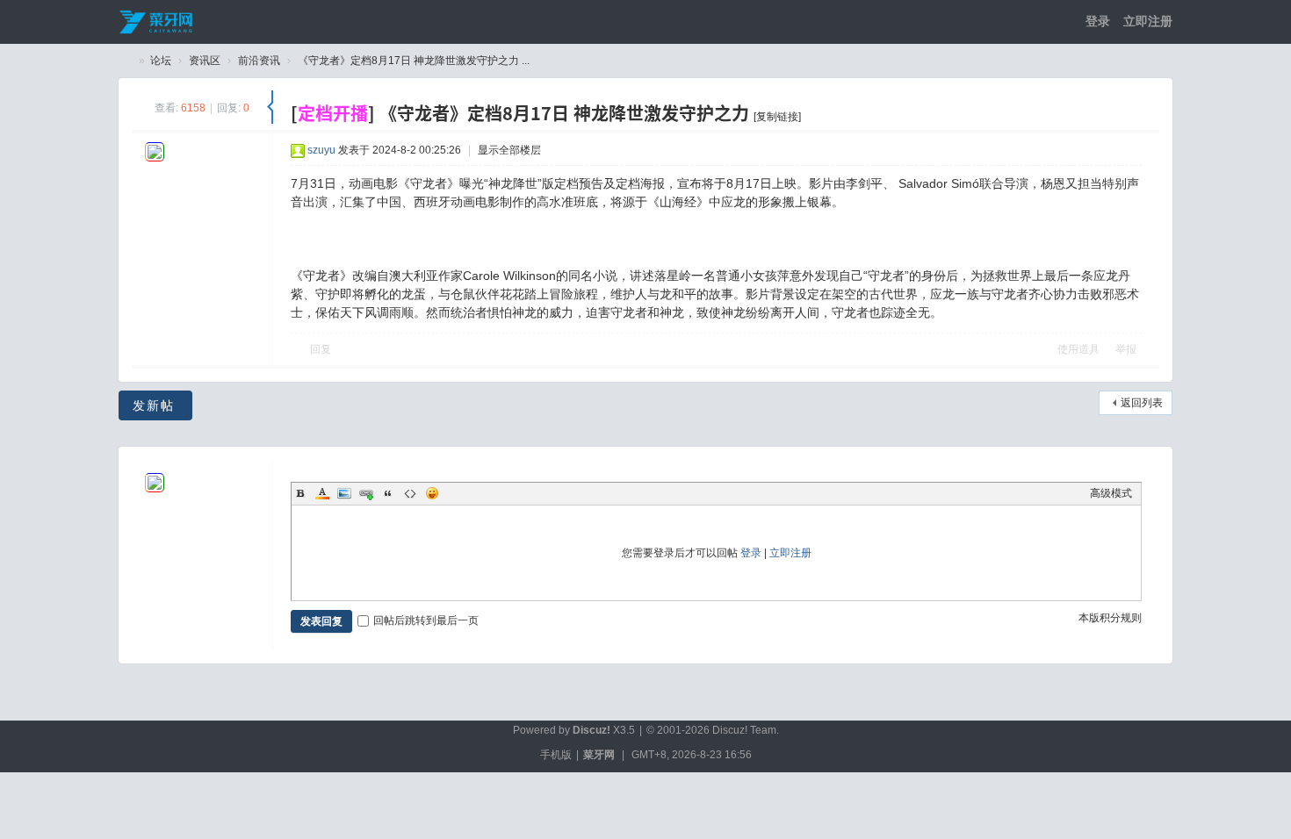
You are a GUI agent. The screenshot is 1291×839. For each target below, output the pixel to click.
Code (410, 493)
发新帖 (154, 405)
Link (366, 493)
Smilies (432, 493)
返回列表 (1142, 403)
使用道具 (1078, 349)
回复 (320, 349)
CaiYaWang (126, 61)
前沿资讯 (259, 60)
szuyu (321, 150)
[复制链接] (777, 117)
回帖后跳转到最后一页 (426, 620)
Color (322, 493)
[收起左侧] (270, 107)
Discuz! (591, 730)
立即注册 (1147, 21)
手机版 (556, 755)
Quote (388, 493)
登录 (1097, 21)
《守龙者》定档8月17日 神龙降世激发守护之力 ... (414, 60)
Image (344, 493)
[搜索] (1001, 21)
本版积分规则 (1110, 618)
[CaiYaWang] (157, 21)
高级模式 (1111, 493)
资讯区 (204, 60)
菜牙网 (599, 755)
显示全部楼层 (509, 150)
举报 (1125, 349)
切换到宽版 (1027, 21)
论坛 (160, 60)
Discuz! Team (744, 730)
